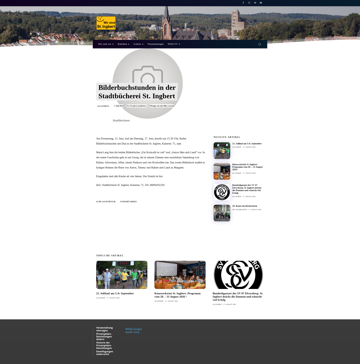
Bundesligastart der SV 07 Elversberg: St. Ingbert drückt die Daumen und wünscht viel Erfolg (246, 189)
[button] (259, 44)
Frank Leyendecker (138, 106)
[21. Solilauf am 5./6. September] (222, 150)
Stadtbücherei (128, 202)
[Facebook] (243, 3)
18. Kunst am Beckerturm (244, 206)
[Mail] (255, 3)
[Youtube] (261, 3)
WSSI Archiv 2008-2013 (133, 330)
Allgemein (103, 106)
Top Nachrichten (239, 209)
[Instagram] (249, 3)
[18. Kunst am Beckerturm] (222, 213)
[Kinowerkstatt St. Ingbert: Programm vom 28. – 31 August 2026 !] (222, 171)
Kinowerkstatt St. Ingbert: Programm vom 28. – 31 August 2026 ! (247, 167)
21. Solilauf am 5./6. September (247, 143)
